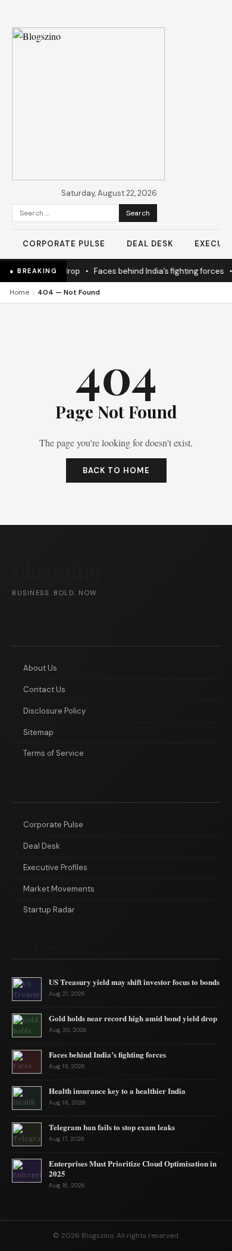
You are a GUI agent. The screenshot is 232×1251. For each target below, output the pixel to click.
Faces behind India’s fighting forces (155, 271)
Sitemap (38, 732)
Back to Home (116, 470)
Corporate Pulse (64, 244)
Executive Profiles (55, 867)
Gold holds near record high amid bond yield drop (133, 1018)
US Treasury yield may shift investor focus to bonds (134, 981)
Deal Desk (150, 244)
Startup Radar (49, 910)
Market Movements (59, 889)
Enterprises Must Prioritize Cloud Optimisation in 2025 (133, 1168)
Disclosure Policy (54, 711)
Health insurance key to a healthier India (117, 1090)
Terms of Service (53, 753)
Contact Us (44, 689)
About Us (40, 668)
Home (19, 292)
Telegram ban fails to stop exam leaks (112, 1127)
